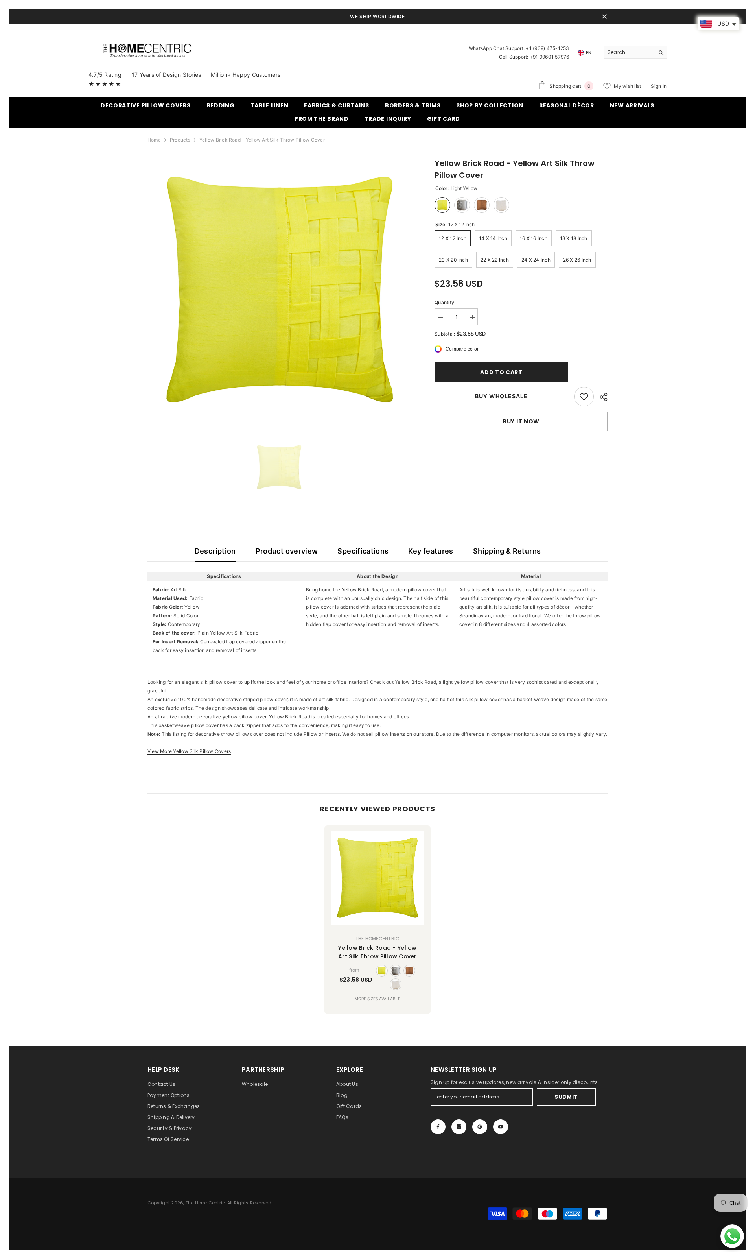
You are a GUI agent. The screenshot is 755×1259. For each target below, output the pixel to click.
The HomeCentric (377, 938)
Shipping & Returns (507, 551)
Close (604, 16)
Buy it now (521, 421)
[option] (279, 289)
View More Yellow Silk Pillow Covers (189, 751)
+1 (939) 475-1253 (547, 48)
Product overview (287, 551)
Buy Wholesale (501, 396)
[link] (584, 396)
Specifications (363, 551)
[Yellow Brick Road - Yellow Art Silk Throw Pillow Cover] (377, 878)
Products (180, 140)
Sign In (659, 86)
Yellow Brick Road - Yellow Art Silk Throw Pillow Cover (377, 952)
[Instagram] (458, 1126)
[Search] (635, 52)
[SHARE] (601, 397)
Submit (566, 1097)
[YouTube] (500, 1126)
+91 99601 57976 (549, 57)
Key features (430, 551)
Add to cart (500, 372)
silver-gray (395, 971)
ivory (395, 984)
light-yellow (382, 971)
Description (215, 551)
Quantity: (445, 302)
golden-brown (409, 971)
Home (154, 140)
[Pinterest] (479, 1126)
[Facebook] (438, 1126)
